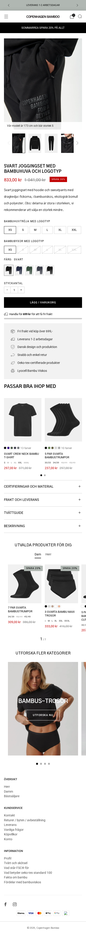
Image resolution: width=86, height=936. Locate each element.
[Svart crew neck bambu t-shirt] (22, 420)
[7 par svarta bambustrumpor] (24, 583)
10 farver (66, 448)
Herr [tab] (48, 554)
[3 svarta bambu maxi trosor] (61, 583)
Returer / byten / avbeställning (24, 820)
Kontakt (9, 815)
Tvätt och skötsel (15, 863)
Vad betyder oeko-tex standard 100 (28, 872)
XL (60, 229)
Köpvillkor (10, 834)
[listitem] (43, 5)
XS (10, 229)
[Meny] (6, 16)
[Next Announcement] (77, 5)
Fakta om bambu (15, 877)
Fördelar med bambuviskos (22, 882)
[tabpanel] (43, 602)
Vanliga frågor (14, 829)
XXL (74, 229)
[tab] (41, 475)
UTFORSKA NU (43, 715)
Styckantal (13, 283)
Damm (8, 791)
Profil (7, 858)
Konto (8, 839)
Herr (7, 786)
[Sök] (80, 16)
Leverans (10, 825)
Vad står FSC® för (16, 868)
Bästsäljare (11, 796)
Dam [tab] (38, 554)
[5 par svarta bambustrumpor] (63, 420)
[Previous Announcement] (8, 5)
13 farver (26, 448)
